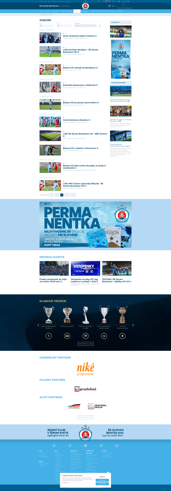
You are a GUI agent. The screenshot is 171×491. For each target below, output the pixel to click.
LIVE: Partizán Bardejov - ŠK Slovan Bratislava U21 (80, 51)
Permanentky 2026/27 (77, 454)
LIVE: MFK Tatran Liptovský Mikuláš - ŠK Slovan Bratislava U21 (83, 184)
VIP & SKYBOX (75, 456)
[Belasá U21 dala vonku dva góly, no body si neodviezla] (50, 167)
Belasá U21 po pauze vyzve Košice (80, 102)
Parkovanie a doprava (77, 466)
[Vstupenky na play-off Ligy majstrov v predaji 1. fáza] (85, 268)
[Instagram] (122, 1)
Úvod (42, 11)
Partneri (58, 469)
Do (58, 23)
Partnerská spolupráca (61, 471)
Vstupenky (119, 97)
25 (68, 195)
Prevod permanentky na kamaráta (93, 463)
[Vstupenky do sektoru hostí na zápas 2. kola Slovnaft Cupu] (121, 91)
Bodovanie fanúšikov (92, 470)
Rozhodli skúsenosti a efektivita (79, 85)
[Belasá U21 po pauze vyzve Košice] (50, 104)
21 (55, 195)
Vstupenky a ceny (76, 453)
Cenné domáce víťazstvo (75, 120)
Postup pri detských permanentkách (92, 467)
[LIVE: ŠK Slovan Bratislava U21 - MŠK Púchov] (50, 135)
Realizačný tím (43, 454)
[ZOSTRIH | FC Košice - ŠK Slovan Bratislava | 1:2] (121, 111)
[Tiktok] (125, 1)
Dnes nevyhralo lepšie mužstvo (79, 36)
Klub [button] (47, 11)
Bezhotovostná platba (77, 462)
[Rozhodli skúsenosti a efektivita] (50, 87)
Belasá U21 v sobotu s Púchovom (80, 148)
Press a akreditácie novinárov (60, 467)
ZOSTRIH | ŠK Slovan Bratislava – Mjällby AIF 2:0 (116, 280)
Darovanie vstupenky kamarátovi (76, 472)
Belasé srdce (62, 1)
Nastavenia (102, 476)
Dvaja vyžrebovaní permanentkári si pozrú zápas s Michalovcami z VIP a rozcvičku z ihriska (121, 145)
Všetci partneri (85, 417)
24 (65, 195)
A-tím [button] (63, 11)
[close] (108, 473)
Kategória (77, 23)
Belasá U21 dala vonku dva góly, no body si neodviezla (84, 167)
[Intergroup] (73, 406)
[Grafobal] (85, 389)
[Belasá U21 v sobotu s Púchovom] (50, 150)
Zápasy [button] (69, 11)
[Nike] (85, 369)
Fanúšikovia (119, 142)
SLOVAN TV (111, 11)
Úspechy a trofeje (60, 454)
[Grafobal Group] (97, 406)
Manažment (59, 462)
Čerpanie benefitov (91, 472)
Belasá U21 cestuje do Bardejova (79, 68)
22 (58, 195)
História (58, 453)
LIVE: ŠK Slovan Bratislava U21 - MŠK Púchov (85, 134)
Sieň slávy (58, 456)
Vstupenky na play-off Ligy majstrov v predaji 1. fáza (84, 280)
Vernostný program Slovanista (76, 468)
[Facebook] (113, 1)
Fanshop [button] (120, 11)
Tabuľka (42, 465)
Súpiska (42, 453)
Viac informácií (65, 482)
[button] (85, 25)
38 (72, 195)
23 (61, 195)
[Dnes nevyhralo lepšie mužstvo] (50, 37)
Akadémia (85, 11)
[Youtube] (119, 1)
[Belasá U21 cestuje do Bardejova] (50, 69)
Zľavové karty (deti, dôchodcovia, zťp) (75, 459)
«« (50, 195)
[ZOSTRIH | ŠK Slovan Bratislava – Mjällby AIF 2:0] (117, 268)
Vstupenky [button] (55, 11)
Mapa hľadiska (75, 464)
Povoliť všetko (102, 483)
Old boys (58, 458)
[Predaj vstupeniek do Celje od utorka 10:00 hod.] (54, 268)
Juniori (51, 14)
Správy (77, 11)
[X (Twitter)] (116, 1)
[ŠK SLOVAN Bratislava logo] (85, 5)
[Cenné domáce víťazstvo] (50, 121)
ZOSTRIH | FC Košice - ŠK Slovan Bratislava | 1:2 (120, 120)
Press (45, 1)
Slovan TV (119, 117)
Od (40, 23)
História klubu (86, 344)
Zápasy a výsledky (44, 463)
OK (100, 25)
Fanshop (68, 1)
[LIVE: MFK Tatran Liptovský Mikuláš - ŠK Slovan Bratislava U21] (50, 185)
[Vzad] (38, 325)
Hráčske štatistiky (44, 456)
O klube (58, 460)
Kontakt (58, 464)
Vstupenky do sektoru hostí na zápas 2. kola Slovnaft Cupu (120, 100)
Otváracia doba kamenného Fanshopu (107, 455)
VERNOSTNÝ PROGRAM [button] (98, 11)
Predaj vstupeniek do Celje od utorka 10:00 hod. (53, 280)
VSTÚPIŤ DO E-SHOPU (108, 453)
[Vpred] (133, 325)
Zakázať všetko (102, 480)
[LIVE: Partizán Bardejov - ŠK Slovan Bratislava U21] (50, 51)
